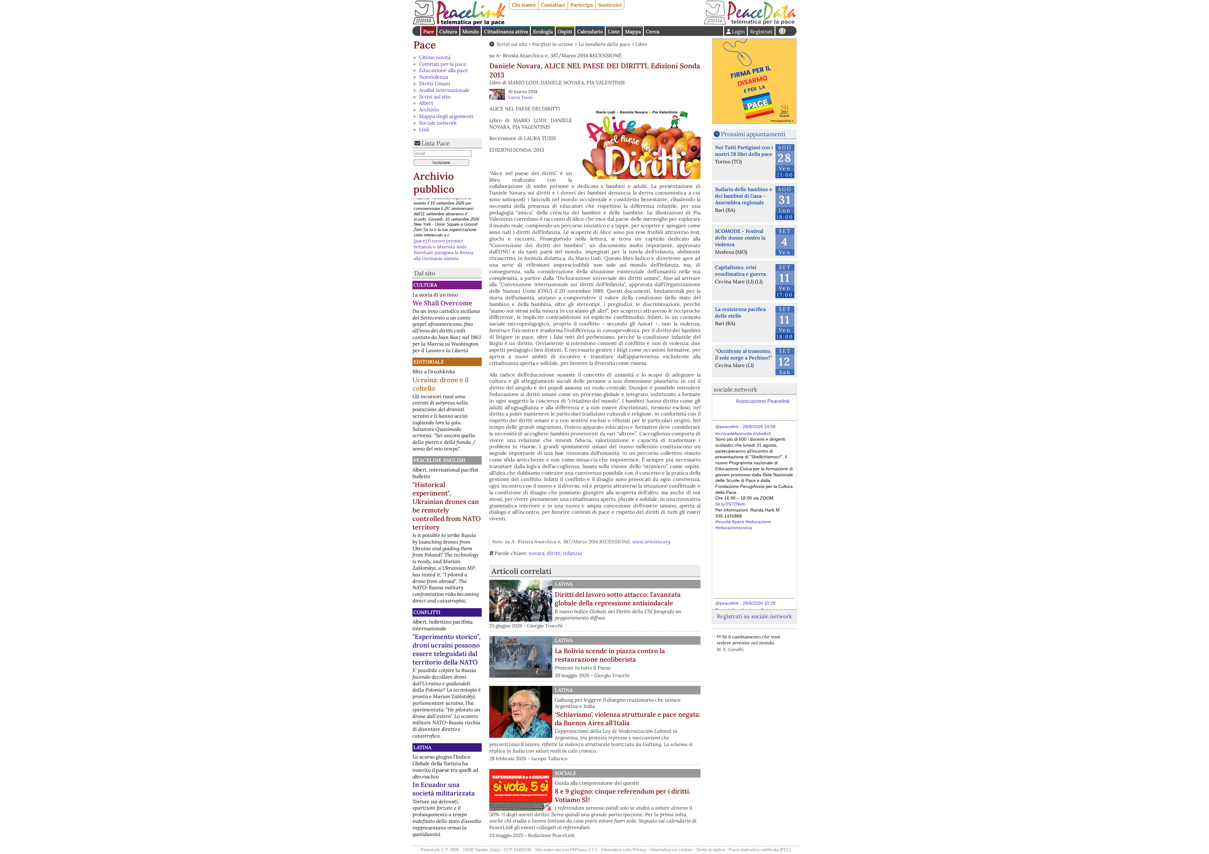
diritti (554, 553)
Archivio (429, 109)
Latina (422, 747)
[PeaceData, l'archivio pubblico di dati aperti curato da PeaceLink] (750, 23)
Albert (426, 103)
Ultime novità (435, 57)
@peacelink (727, 426)
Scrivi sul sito (434, 96)
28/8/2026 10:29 (759, 603)
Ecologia (543, 31)
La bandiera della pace (604, 44)
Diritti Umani (434, 83)
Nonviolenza (433, 77)
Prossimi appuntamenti (753, 134)
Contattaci (553, 5)
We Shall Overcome (442, 303)
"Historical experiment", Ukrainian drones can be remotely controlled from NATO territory (446, 505)
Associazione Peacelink (763, 401)
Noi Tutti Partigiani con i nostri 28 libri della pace (744, 150)
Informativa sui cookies (671, 849)
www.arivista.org (651, 542)
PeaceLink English (439, 460)
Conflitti (426, 612)
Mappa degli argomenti (446, 116)
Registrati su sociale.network (754, 616)
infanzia (572, 553)
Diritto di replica (710, 849)
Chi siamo (524, 5)
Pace (428, 31)
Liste (614, 31)
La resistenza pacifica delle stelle (740, 312)
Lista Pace (436, 143)
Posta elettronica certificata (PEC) (760, 849)
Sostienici (610, 5)
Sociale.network (438, 123)
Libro (641, 44)
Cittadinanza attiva (506, 31)
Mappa (633, 31)
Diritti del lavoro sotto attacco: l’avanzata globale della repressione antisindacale (618, 598)
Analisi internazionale (444, 90)
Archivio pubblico (433, 183)
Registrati (761, 31)
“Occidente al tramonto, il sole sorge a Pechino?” (743, 354)
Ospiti (565, 31)
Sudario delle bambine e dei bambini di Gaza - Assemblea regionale (743, 196)
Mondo (470, 31)
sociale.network (735, 389)
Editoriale (428, 362)
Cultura (448, 31)
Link (424, 129)
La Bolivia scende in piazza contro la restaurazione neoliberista (610, 655)
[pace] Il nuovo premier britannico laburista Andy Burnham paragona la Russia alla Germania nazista (443, 210)
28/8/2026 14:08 (759, 426)
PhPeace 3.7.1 (583, 849)
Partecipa (581, 5)
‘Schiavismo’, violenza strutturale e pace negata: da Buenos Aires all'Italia (628, 718)
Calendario (590, 31)
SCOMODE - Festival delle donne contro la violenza (740, 237)
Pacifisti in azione (552, 44)
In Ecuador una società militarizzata (443, 788)
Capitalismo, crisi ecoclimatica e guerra (740, 270)
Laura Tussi (520, 97)
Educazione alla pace (443, 70)
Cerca (652, 31)
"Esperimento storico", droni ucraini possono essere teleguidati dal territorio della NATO (446, 649)
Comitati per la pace (442, 64)
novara (536, 553)
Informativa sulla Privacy (623, 849)
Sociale (565, 773)
